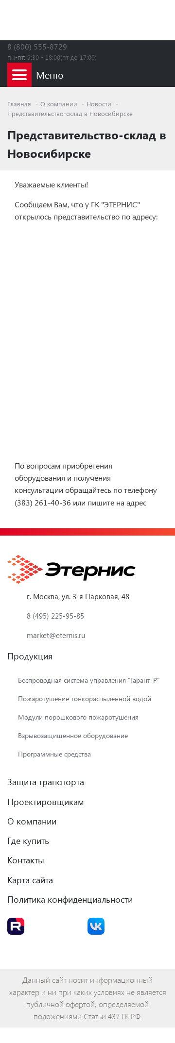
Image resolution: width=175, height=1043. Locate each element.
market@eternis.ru (56, 635)
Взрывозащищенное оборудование (73, 735)
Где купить (28, 840)
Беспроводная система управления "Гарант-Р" (88, 680)
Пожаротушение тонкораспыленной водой (84, 698)
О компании (59, 104)
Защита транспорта (45, 781)
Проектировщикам (45, 801)
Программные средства (54, 753)
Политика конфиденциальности (70, 899)
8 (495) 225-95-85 (55, 616)
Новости (100, 104)
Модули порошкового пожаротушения (78, 717)
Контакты (25, 860)
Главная (20, 104)
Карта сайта (30, 880)
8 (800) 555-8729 (37, 46)
